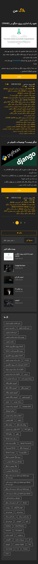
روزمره (8, 507)
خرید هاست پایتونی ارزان (27, 133)
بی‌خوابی (20, 535)
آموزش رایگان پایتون (15, 109)
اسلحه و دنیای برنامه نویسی (14, 415)
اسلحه (19, 420)
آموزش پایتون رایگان (28, 111)
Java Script (9, 549)
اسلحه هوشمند (26, 406)
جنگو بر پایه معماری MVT (27, 104)
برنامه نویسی (9, 106)
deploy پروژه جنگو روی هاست (25, 124)
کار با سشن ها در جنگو (12, 503)
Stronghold (18, 530)
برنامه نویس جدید (29, 115)
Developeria (16, 60)
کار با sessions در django (13, 498)
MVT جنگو (7, 102)
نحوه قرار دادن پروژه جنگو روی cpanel (23, 117)
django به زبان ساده (29, 102)
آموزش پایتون (26, 109)
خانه (20, 233)
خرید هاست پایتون (29, 131)
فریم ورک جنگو (20, 97)
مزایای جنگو (31, 106)
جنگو (20, 102)
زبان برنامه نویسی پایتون (27, 120)
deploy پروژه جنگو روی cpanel (25, 126)
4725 (31, 86)
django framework (29, 100)
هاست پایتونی (11, 126)
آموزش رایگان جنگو (29, 113)
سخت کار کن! (19, 277)
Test (29, 544)
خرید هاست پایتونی (9, 129)
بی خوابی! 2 (18, 289)
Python (30, 88)
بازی (27, 521)
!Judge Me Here (20, 265)
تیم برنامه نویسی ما (11, 378)
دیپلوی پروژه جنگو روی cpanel (25, 122)
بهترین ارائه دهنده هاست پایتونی (25, 129)
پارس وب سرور (18, 131)
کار (26, 88)
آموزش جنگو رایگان (16, 113)
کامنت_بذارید (9, 535)
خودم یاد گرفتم (18, 507)
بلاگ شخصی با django (28, 91)
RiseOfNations (19, 526)
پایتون (33, 109)
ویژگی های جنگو (13, 104)
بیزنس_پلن (9, 521)
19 (6, 84)
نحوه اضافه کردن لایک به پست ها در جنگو (17, 489)
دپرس (26, 374)
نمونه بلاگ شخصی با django (26, 93)
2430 (31, 200)
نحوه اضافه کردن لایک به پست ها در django (18, 493)
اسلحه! (17, 300)
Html (31, 202)
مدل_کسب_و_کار (24, 517)
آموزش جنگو (18, 111)
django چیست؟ (30, 97)
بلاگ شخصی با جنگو (14, 91)
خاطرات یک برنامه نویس (13, 374)
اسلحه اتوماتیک (10, 411)
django (5, 88)
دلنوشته (8, 544)
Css (18, 549)
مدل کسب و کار (10, 517)
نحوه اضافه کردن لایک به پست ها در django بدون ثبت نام (18, 483)
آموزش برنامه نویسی (20, 106)
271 (23, 86)
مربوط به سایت (19, 88)
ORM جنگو (14, 102)
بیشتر (19, 76)
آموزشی (11, 88)
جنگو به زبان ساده (17, 100)
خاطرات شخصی (19, 544)
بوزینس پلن (9, 512)
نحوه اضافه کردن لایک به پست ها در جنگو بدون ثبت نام (17, 477)
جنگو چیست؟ (14, 95)
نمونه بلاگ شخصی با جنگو (27, 95)
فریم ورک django (8, 97)
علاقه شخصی (9, 420)
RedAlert (8, 526)
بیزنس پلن (20, 512)
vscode (8, 117)
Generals (8, 530)
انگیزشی (8, 540)
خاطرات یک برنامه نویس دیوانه (15, 369)
